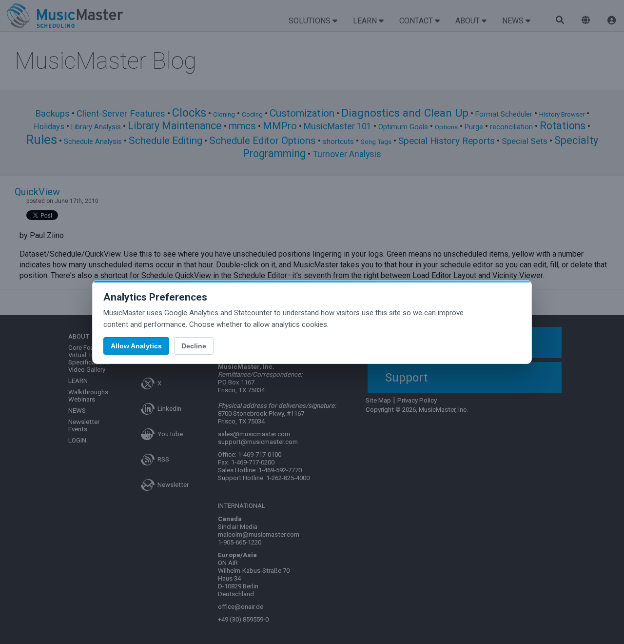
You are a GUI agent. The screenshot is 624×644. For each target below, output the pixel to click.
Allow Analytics (136, 346)
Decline (193, 346)
